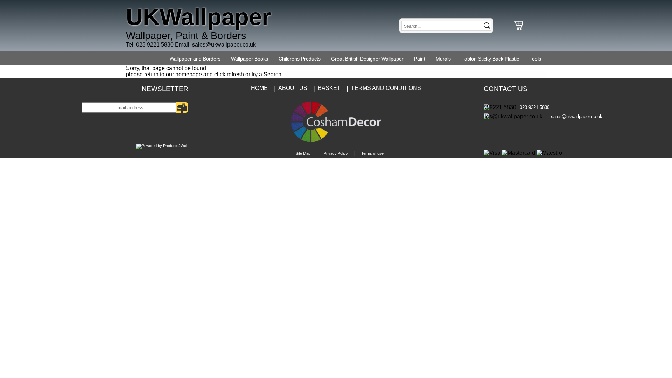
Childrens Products (300, 59)
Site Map (303, 153)
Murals (443, 59)
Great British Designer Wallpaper (367, 59)
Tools (535, 59)
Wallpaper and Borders (195, 59)
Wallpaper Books (249, 59)
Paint (419, 59)
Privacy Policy (336, 153)
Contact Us (505, 88)
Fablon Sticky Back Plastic (490, 59)
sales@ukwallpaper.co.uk (224, 45)
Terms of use (372, 153)
